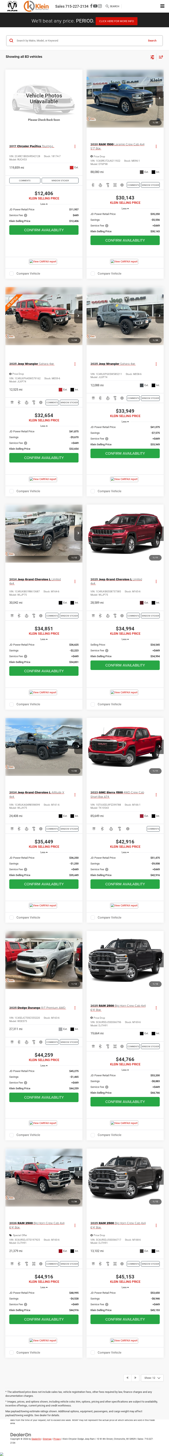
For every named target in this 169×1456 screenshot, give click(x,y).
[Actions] (75, 146)
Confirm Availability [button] (44, 229)
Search (152, 40)
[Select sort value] (160, 56)
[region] (44, 215)
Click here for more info (116, 21)
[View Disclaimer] (122, 185)
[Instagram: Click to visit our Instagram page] (100, 6)
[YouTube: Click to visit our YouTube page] (95, 6)
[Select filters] (152, 57)
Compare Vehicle (28, 273)
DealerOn (36, 1439)
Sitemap (47, 1439)
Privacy (57, 1439)
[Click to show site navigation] (162, 6)
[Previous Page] (127, 1378)
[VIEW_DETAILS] (43, 99)
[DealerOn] (20, 1434)
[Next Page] (135, 1378)
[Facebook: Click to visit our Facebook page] (91, 6)
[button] (159, 98)
